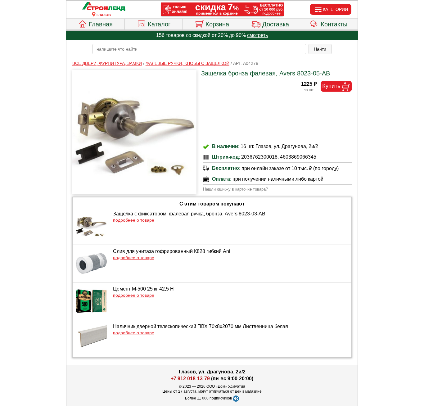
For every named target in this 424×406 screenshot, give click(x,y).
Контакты (334, 24)
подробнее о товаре (133, 220)
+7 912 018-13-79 (190, 378)
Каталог (159, 24)
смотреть (257, 35)
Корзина (217, 24)
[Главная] (104, 7)
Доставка (275, 24)
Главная (101, 24)
